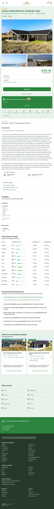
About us (4, 490)
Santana (30, 461)
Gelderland (4, 459)
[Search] (6, 3)
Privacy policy (32, 496)
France (3, 469)
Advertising (5, 492)
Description (5, 123)
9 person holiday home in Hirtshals (12, 353)
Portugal (30, 474)
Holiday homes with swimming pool (11, 480)
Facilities (11, 123)
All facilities (7, 115)
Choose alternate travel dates (14, 370)
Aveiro (30, 448)
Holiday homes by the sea (8, 484)
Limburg (4, 455)
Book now (27, 89)
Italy (3, 470)
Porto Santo (31, 451)
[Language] (51, 3)
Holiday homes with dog (8, 482)
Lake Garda (5, 450)
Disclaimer (31, 492)
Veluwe (3, 444)
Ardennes (4, 446)
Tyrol (3, 451)
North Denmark (9, 13)
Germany (30, 467)
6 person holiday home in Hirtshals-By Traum (39, 353)
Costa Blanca (5, 448)
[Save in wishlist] (24, 340)
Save (10, 16)
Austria (30, 470)
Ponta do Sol (31, 450)
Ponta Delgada (32, 459)
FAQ (29, 490)
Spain (3, 472)
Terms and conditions (33, 494)
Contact (4, 494)
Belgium (4, 474)
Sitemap (4, 496)
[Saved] (47, 3)
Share (5, 16)
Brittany (4, 457)
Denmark (3, 13)
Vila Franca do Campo (34, 457)
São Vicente (31, 444)
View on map (41, 13)
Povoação (31, 455)
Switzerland (31, 472)
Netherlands (5, 467)
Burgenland (5, 453)
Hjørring (14, 13)
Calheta (30, 446)
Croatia (30, 469)
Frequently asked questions (23, 123)
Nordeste (30, 453)
